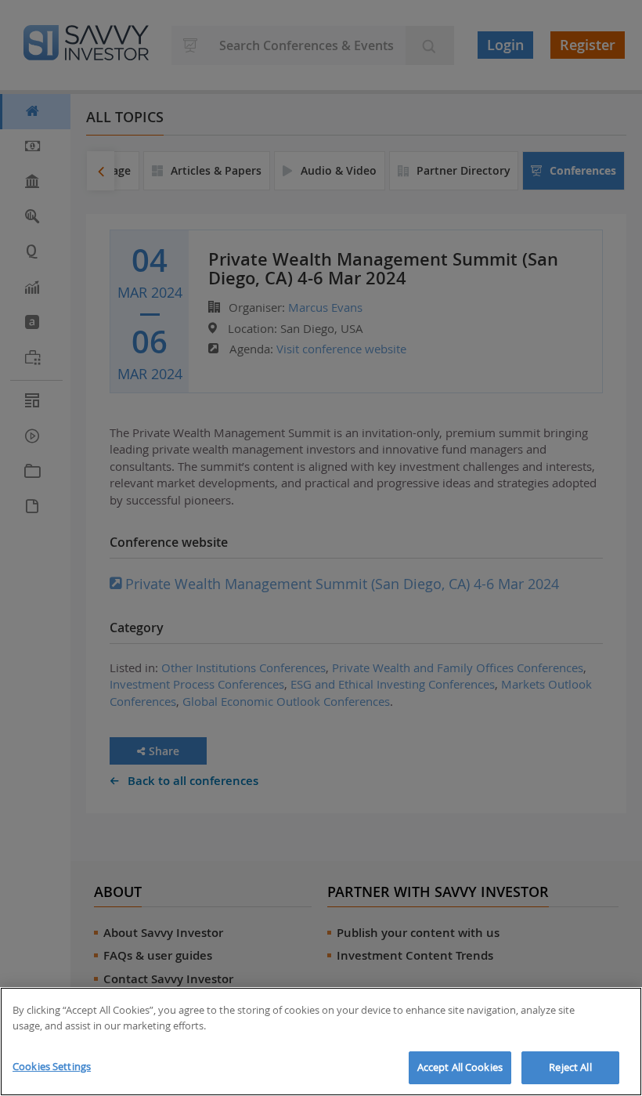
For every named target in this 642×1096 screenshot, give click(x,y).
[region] (321, 1041)
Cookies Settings (52, 1066)
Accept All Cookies (460, 1067)
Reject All (570, 1067)
